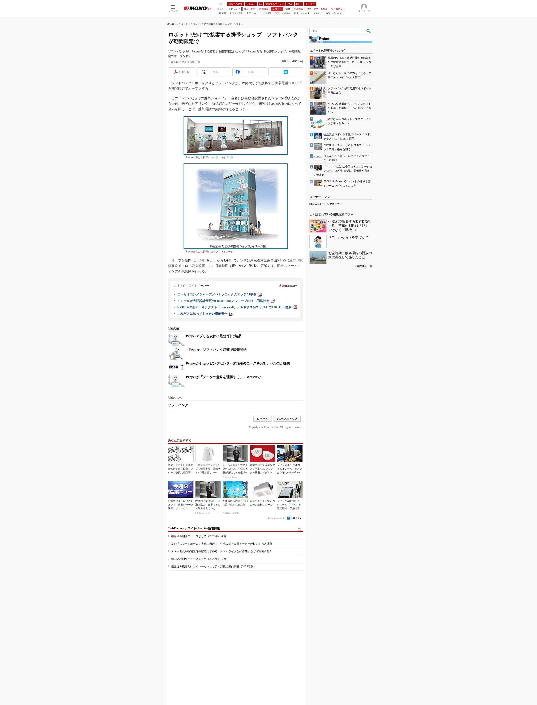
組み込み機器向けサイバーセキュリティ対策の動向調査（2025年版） (213, 566)
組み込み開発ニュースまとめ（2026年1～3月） (200, 558)
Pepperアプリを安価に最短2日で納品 (213, 336)
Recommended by (277, 518)
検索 (369, 31)
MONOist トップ (287, 418)
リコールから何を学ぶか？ (348, 237)
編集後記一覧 (364, 266)
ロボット (183, 24)
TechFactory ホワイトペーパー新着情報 (194, 528)
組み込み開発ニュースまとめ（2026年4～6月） (200, 536)
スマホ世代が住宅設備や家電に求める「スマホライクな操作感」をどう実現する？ (221, 551)
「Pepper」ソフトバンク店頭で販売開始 (216, 349)
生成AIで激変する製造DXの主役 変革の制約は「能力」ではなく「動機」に (350, 226)
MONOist (171, 24)
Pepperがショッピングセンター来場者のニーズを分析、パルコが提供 (238, 363)
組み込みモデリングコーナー (325, 203)
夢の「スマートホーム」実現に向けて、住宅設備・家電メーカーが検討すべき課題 (221, 543)
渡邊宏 (285, 61)
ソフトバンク (178, 405)
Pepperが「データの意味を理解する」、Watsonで (223, 377)
